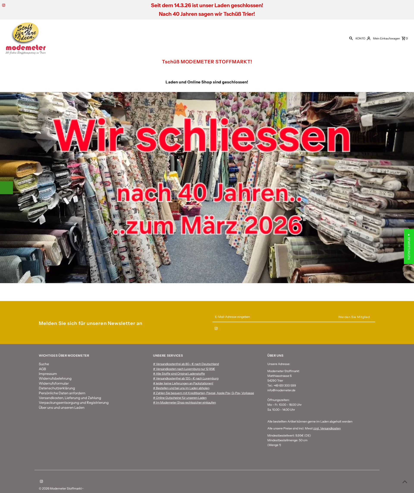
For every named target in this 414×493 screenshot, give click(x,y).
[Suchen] (351, 38)
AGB (42, 369)
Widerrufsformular (54, 383)
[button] (409, 246)
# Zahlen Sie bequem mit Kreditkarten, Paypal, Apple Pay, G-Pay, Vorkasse (203, 393)
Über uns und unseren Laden (62, 407)
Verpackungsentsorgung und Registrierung (74, 402)
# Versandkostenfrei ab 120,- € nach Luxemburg (185, 378)
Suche (44, 364)
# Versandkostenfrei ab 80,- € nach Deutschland (186, 364)
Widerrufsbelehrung (55, 378)
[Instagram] (3, 5)
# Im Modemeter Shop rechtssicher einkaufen (184, 402)
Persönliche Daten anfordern (62, 393)
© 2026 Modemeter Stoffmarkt (60, 488)
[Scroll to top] (405, 482)
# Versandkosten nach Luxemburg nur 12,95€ (184, 369)
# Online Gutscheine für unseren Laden (180, 398)
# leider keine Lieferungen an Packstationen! (183, 383)
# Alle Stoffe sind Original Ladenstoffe (179, 374)
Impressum (48, 373)
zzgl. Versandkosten (327, 428)
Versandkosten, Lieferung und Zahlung (70, 398)
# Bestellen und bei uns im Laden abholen (181, 388)
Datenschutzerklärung (57, 388)
